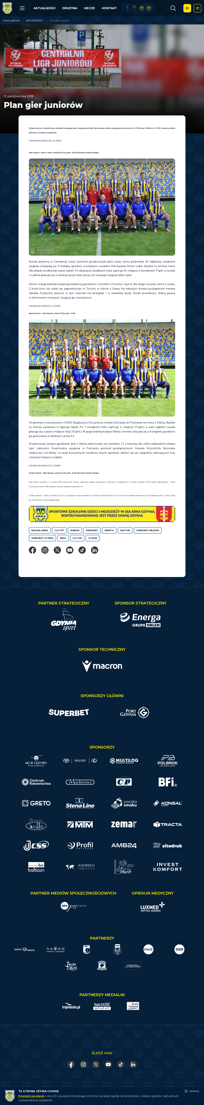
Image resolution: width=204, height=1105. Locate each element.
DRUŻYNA (69, 8)
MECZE (89, 8)
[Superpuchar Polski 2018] (148, 8)
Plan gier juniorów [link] (59, 20)
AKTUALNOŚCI (44, 8)
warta (109, 530)
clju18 (92, 538)
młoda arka (39, 530)
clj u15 (77, 538)
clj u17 (59, 530)
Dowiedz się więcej (31, 1096)
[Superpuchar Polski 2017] (141, 8)
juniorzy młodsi (147, 530)
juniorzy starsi (42, 538)
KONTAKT (109, 8)
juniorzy (92, 530)
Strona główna (11, 20)
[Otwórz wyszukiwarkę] (173, 8)
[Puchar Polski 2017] (134, 8)
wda (63, 538)
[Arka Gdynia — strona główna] (7, 8)
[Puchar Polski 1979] (127, 8)
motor (125, 530)
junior (74, 530)
